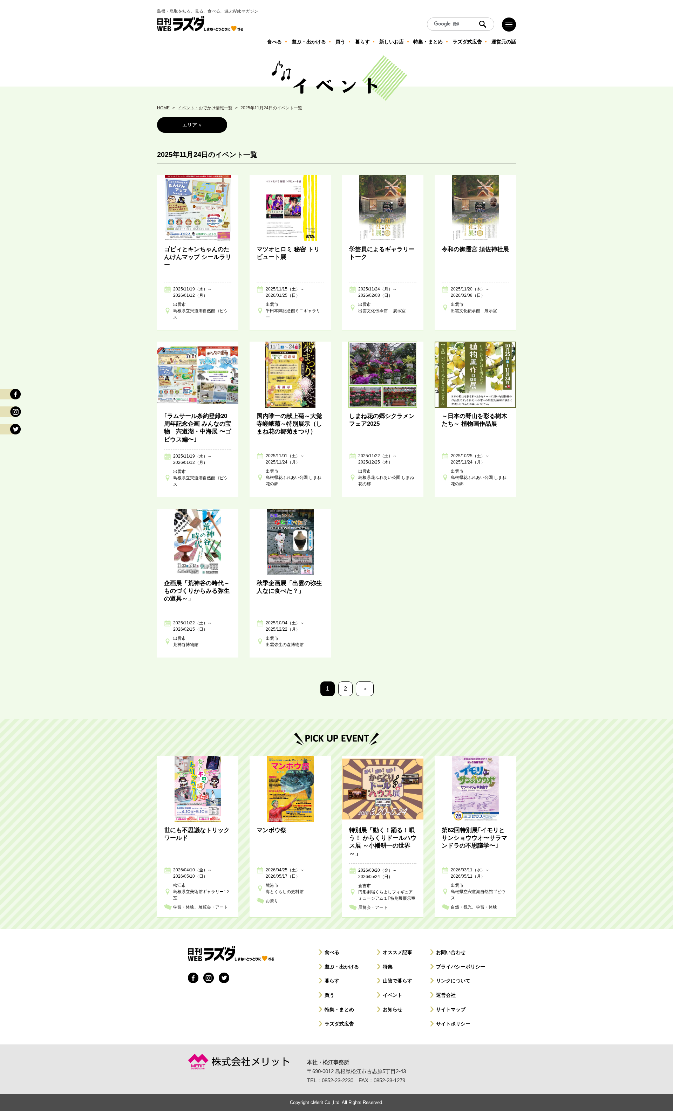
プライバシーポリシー (460, 966)
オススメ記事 (397, 952)
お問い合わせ (450, 952)
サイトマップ (450, 1009)
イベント (392, 995)
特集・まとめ (339, 1009)
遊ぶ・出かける (342, 966)
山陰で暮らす (397, 980)
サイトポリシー (453, 1024)
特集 (388, 966)
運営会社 (446, 995)
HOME (163, 107)
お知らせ (392, 1009)
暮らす (332, 980)
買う (329, 995)
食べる (332, 952)
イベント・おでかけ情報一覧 (205, 107)
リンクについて (453, 980)
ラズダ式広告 (339, 1024)
